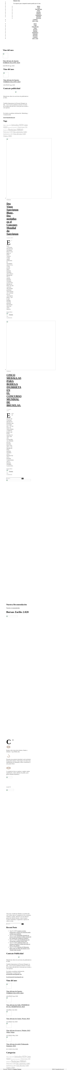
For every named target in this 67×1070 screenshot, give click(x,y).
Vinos (8, 6)
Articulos (9, 12)
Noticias (9, 9)
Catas (8, 3)
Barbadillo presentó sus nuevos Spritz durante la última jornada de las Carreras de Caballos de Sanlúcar (20, 937)
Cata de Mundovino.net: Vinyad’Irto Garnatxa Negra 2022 (20, 940)
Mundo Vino (16, 0)
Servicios (9, 13)
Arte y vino (9, 16)
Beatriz (11, 314)
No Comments (9, 316)
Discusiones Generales (13, 127)
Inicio (8, 2)
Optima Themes (17, 1069)
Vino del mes (10, 5)
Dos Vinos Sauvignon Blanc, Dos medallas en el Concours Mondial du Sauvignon (12, 218)
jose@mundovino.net (9, 117)
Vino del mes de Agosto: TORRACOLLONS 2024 (11, 62)
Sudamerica (10, 11)
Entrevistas (22, 127)
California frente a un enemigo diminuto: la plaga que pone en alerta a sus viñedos (20, 944)
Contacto (9, 15)
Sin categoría (20, 132)
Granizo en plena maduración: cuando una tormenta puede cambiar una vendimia (20, 932)
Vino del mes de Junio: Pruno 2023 (18, 1019)
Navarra (9, 8)
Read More (9, 312)
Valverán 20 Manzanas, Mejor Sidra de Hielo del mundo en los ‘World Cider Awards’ (20, 948)
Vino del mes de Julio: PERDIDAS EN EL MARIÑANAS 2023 (17, 1006)
